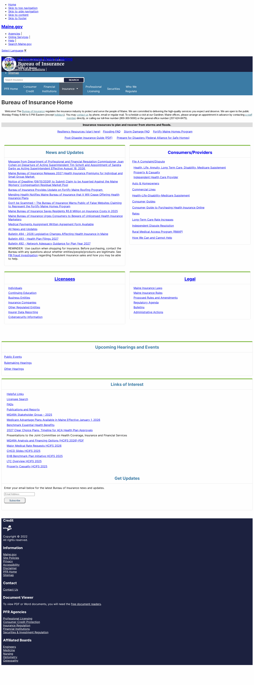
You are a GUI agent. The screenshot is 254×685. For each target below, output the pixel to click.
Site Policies (11, 558)
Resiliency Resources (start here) (78, 131)
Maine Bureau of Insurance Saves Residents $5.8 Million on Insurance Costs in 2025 (63, 211)
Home (12, 4)
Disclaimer (10, 568)
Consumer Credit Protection (21, 622)
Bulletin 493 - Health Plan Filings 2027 (33, 238)
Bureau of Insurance (33, 111)
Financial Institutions (16, 629)
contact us (82, 114)
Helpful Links (15, 394)
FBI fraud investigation (23, 255)
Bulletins (139, 307)
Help (11, 40)
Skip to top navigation (22, 8)
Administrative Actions (148, 312)
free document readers (86, 604)
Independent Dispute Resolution (153, 225)
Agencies (14, 33)
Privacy (8, 561)
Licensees (65, 278)
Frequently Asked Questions (26, 69)
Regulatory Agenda (146, 302)
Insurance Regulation (16, 625)
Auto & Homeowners (145, 183)
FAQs (10, 404)
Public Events (13, 356)
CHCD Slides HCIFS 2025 (23, 451)
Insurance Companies (22, 302)
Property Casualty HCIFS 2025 (27, 466)
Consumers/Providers (190, 152)
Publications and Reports (23, 409)
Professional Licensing (17, 618)
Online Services (18, 37)
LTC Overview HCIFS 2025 (24, 461)
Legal (190, 278)
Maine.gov (12, 26)
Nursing (8, 653)
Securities (113, 88)
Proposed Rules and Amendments (156, 297)
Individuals (15, 288)
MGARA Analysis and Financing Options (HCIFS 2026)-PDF (45, 440)
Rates (135, 213)
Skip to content (18, 15)
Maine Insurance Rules (148, 293)
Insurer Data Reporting (23, 312)
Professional (94, 89)
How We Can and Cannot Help (152, 237)
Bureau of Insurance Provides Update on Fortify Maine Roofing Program (55, 189)
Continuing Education (22, 293)
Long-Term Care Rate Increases (152, 219)
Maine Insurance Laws (148, 288)
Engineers (9, 646)
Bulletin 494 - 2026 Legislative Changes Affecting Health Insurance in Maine (58, 234)
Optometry (10, 657)
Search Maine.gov (20, 44)
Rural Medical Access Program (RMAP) (157, 231)
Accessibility (11, 564)
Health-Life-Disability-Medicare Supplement (161, 195)
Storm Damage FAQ (137, 131)
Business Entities (19, 297)
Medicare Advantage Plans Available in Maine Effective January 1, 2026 (53, 420)
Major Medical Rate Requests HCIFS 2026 (34, 445)
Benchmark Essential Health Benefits (30, 425)
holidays (59, 114)
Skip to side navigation (23, 11)
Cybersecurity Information (25, 317)
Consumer (30, 89)
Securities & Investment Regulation (25, 632)
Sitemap (8, 575)
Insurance (66, 91)
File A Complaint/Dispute (148, 161)
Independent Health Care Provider (156, 177)
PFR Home (11, 88)
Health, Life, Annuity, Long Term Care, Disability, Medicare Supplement (180, 167)
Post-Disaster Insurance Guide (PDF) (88, 137)
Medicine (9, 650)
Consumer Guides (143, 201)
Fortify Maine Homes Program (172, 131)
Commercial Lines (144, 189)
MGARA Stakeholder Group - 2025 (29, 414)
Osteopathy (10, 660)
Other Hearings (14, 369)
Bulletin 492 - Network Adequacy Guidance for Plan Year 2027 (49, 243)
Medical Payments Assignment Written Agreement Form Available (51, 224)
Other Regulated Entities (24, 307)
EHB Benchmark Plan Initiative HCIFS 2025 (35, 456)
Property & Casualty (147, 172)
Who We (131, 89)
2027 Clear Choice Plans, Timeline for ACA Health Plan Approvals (50, 430)
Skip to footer (17, 18)
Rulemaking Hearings (18, 362)
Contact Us (15, 66)
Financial (49, 89)
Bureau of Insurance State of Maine (37, 58)
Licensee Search (17, 399)
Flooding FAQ (111, 131)
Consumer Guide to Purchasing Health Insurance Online (168, 207)
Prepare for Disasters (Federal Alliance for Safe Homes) (153, 137)
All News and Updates (22, 229)
